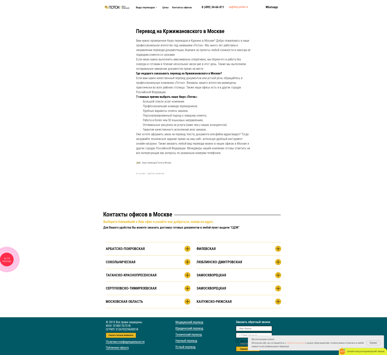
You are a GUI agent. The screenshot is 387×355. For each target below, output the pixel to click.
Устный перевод (185, 347)
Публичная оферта (117, 347)
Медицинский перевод (189, 322)
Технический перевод (188, 334)
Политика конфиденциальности (125, 342)
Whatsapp (272, 7)
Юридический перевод (189, 328)
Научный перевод (186, 340)
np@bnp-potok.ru (238, 6)
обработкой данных (295, 343)
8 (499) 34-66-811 (213, 7)
